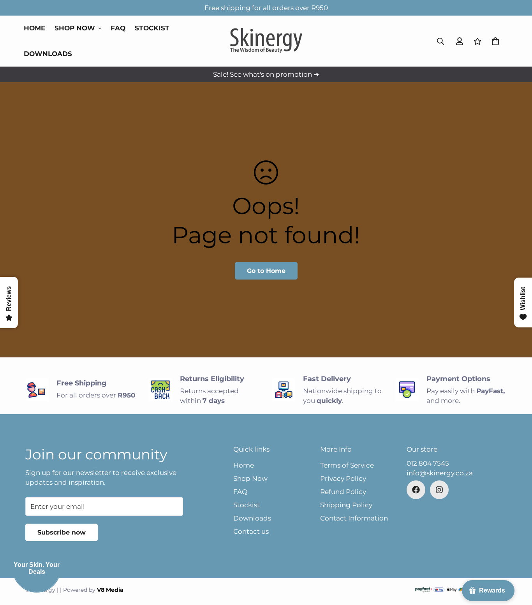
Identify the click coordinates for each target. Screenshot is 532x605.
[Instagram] (439, 489)
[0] (495, 41)
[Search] (440, 41)
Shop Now (75, 28)
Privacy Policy (343, 478)
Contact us (251, 531)
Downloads (48, 54)
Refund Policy (343, 492)
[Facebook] (416, 489)
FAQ (118, 28)
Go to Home (266, 270)
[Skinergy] (266, 41)
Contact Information (354, 518)
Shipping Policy (346, 505)
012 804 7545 (428, 463)
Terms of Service (347, 465)
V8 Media (110, 589)
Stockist (152, 28)
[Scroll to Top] (517, 563)
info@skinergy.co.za (440, 473)
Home (34, 28)
